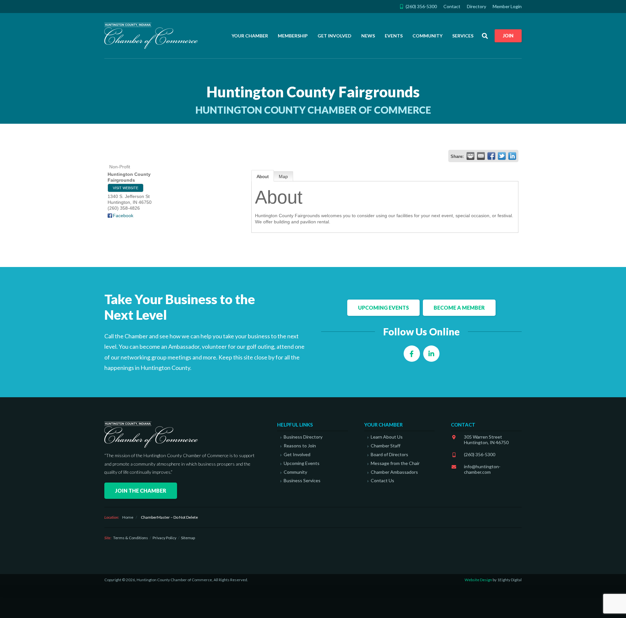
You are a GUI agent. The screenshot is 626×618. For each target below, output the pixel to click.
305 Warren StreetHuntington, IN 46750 (486, 439)
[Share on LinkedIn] (512, 156)
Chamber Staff (385, 445)
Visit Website (125, 188)
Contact (451, 6)
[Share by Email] (481, 156)
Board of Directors (389, 454)
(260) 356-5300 (479, 454)
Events (394, 35)
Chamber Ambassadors (394, 472)
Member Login (507, 6)
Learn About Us (387, 437)
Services (462, 35)
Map (283, 176)
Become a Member (459, 307)
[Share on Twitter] (502, 156)
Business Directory (303, 437)
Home (127, 517)
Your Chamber (249, 35)
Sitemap (188, 537)
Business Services (302, 480)
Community (427, 35)
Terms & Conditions (130, 537)
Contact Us (382, 480)
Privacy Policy (164, 537)
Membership (293, 35)
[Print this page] (470, 156)
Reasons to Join (300, 445)
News (368, 35)
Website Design (478, 579)
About (263, 176)
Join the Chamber (140, 490)
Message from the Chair (395, 463)
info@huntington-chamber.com (482, 469)
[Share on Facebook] (491, 156)
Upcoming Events (383, 307)
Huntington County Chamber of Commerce (153, 36)
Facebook (123, 215)
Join (508, 35)
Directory (476, 6)
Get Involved (334, 35)
